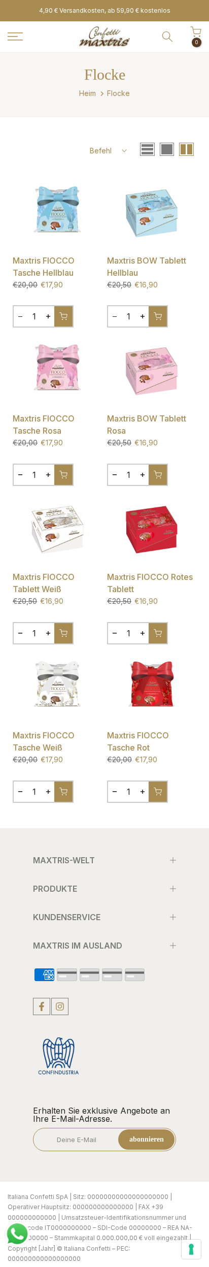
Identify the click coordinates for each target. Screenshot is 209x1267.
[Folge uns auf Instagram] (59, 1006)
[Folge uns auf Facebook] (41, 1006)
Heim (87, 93)
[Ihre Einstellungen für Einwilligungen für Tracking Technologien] (191, 1249)
